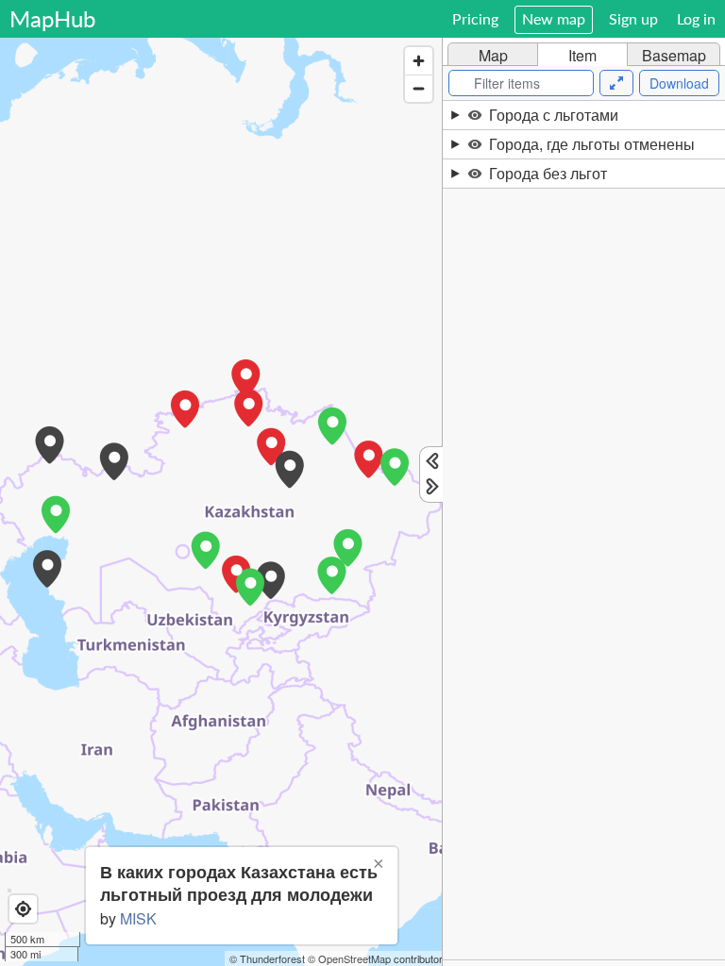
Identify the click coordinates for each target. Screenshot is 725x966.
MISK (138, 918)
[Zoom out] (418, 88)
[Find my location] (23, 909)
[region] (221, 502)
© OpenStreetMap (349, 958)
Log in (696, 18)
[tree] (584, 530)
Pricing (475, 18)
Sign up (633, 18)
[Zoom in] (418, 61)
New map (553, 18)
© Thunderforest (267, 958)
